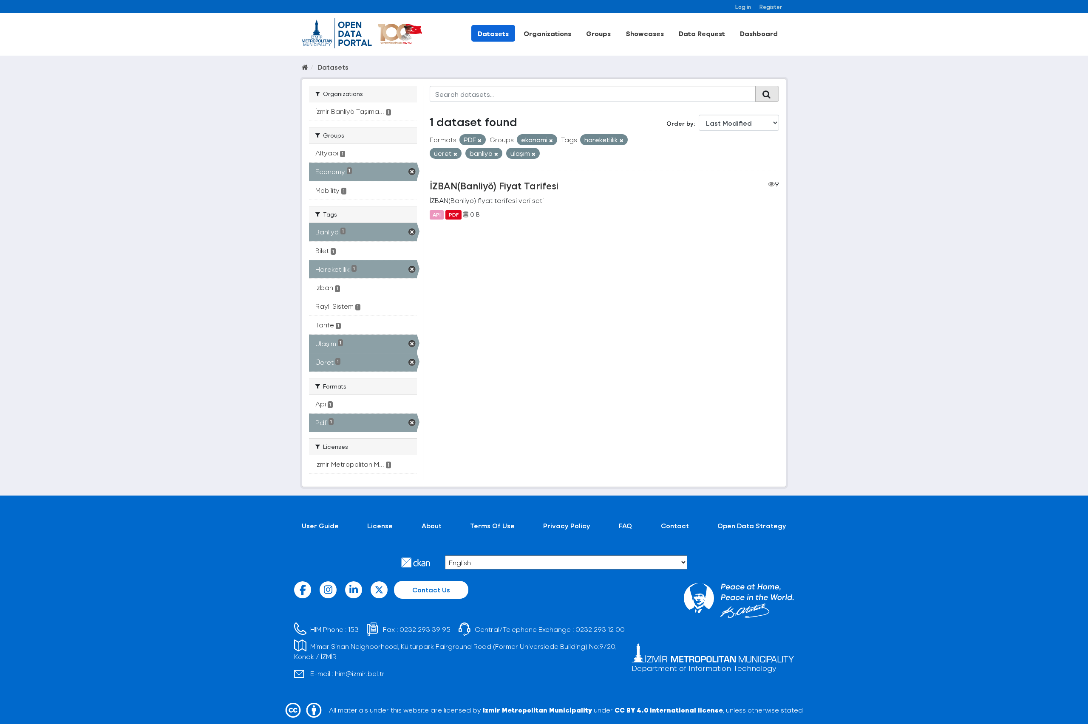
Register (770, 6)
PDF (454, 214)
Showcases (645, 33)
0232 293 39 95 (425, 629)
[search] (767, 94)
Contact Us (431, 589)
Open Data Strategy (751, 525)
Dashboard (759, 33)
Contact (675, 525)
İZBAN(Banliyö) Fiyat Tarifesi (494, 185)
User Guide (320, 525)
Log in (743, 6)
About (432, 525)
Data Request (702, 33)
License (380, 525)
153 (353, 629)
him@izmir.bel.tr (360, 673)
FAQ (625, 525)
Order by (680, 123)
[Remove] (480, 140)
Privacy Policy (566, 525)
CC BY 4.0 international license (669, 709)
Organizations (547, 33)
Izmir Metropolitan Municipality (537, 709)
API (437, 214)
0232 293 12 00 (600, 629)
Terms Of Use (492, 525)
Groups (598, 33)
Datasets (493, 33)
